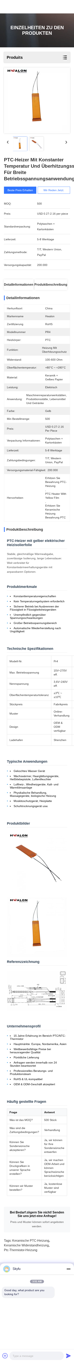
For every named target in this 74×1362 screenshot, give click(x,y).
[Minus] (68, 1269)
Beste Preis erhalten (20, 190)
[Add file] (5, 1355)
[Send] (68, 1355)
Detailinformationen (18, 284)
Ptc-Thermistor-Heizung (20, 1250)
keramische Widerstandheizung (26, 1245)
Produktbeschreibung (50, 284)
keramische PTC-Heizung (30, 1240)
